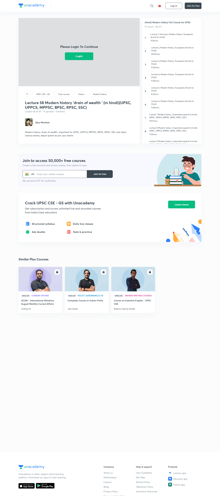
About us (108, 472)
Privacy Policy (111, 491)
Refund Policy (143, 482)
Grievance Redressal (146, 491)
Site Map (140, 477)
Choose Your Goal (68, 5)
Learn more (182, 204)
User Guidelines (144, 472)
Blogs (106, 486)
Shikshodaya (110, 477)
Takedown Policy (144, 486)
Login (79, 56)
